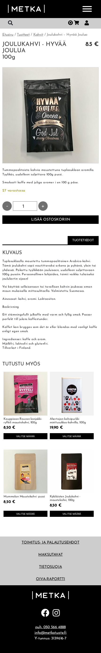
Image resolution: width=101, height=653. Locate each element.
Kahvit (38, 35)
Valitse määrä (25, 436)
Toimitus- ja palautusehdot (50, 542)
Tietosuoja (50, 567)
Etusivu (7, 35)
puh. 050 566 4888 (50, 627)
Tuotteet (23, 35)
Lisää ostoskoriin (50, 219)
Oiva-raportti (50, 579)
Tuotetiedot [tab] (83, 240)
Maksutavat (50, 555)
